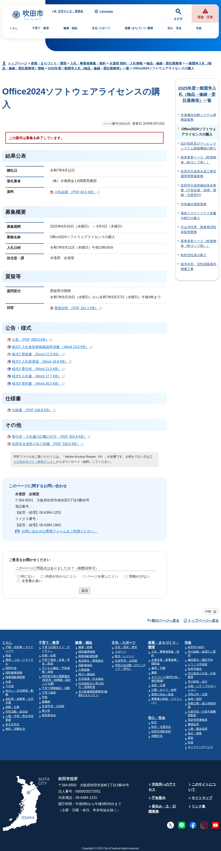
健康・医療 (85, 647)
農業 (154, 672)
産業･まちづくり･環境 (139, 28)
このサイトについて (202, 786)
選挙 (190, 738)
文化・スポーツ (124, 642)
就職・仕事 (12, 707)
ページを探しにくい (102, 576)
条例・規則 (195, 698)
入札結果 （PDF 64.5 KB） (75, 192)
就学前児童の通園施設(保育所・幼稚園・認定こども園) (56, 680)
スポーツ (120, 651)
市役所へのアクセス (162, 786)
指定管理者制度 (197, 719)
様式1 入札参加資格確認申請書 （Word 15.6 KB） (50, 347)
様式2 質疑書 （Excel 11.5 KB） (36, 354)
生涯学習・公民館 (53, 706)
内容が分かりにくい (60, 576)
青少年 (46, 710)
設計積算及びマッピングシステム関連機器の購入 (198, 146)
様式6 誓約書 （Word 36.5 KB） (36, 383)
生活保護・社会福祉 (91, 678)
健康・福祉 (70, 28)
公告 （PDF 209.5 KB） (30, 339)
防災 (154, 722)
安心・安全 (174, 28)
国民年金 (11, 668)
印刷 (208, 611)
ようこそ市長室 (197, 664)
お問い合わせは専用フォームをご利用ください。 (60, 531)
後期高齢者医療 (15, 677)
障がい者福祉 (86, 674)
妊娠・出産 (49, 655)
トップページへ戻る (203, 620)
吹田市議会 (195, 668)
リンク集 (198, 806)
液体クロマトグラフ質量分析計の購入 (198, 216)
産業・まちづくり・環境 (48, 63)
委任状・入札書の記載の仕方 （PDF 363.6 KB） (49, 436)
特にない (28, 576)
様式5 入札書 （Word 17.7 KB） (36, 376)
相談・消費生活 (15, 728)
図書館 (46, 701)
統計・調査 (195, 733)
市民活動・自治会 (16, 711)
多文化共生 (12, 724)
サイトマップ (202, 798)
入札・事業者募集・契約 (88, 63)
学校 (44, 697)
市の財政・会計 (197, 681)
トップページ (17, 63)
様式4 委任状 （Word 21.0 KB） (36, 369)
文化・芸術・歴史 (126, 647)
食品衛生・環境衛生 (91, 660)
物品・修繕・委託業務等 (164, 63)
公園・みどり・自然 (164, 689)
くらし (13, 28)
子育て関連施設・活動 (56, 688)
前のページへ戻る (165, 620)
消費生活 (157, 736)
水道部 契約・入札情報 (126, 63)
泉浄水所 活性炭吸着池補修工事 (198, 266)
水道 (8, 681)
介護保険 (84, 669)
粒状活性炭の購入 (194, 255)
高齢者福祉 (85, 665)
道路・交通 (158, 685)
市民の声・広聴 (197, 694)
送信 (84, 590)
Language (106, 11)
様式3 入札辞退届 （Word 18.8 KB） (40, 361)
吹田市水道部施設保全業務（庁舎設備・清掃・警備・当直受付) (198, 190)
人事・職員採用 (197, 728)
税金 (8, 655)
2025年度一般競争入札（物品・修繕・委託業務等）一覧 (88, 68)
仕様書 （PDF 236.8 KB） (32, 410)
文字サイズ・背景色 (70, 11)
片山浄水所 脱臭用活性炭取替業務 (198, 229)
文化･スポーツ (101, 28)
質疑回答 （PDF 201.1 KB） (76, 308)
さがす (178, 18)
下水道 (9, 686)
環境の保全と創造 (162, 694)
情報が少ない (139, 576)
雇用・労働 (158, 668)
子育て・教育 (40, 28)
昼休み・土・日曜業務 (162, 808)
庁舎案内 (159, 798)
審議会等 (193, 724)
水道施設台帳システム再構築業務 (198, 117)
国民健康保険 (13, 672)
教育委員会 (49, 715)
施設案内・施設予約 (200, 659)
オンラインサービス (200, 747)
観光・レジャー (124, 656)
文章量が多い (32, 581)
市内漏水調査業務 (194, 204)
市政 (199, 28)
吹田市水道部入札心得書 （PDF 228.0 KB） (46, 444)
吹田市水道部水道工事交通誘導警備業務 (198, 174)
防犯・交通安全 (161, 727)
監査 (190, 742)
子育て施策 (49, 692)
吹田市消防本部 (161, 731)
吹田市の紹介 (196, 647)
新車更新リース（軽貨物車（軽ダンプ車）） (198, 160)
